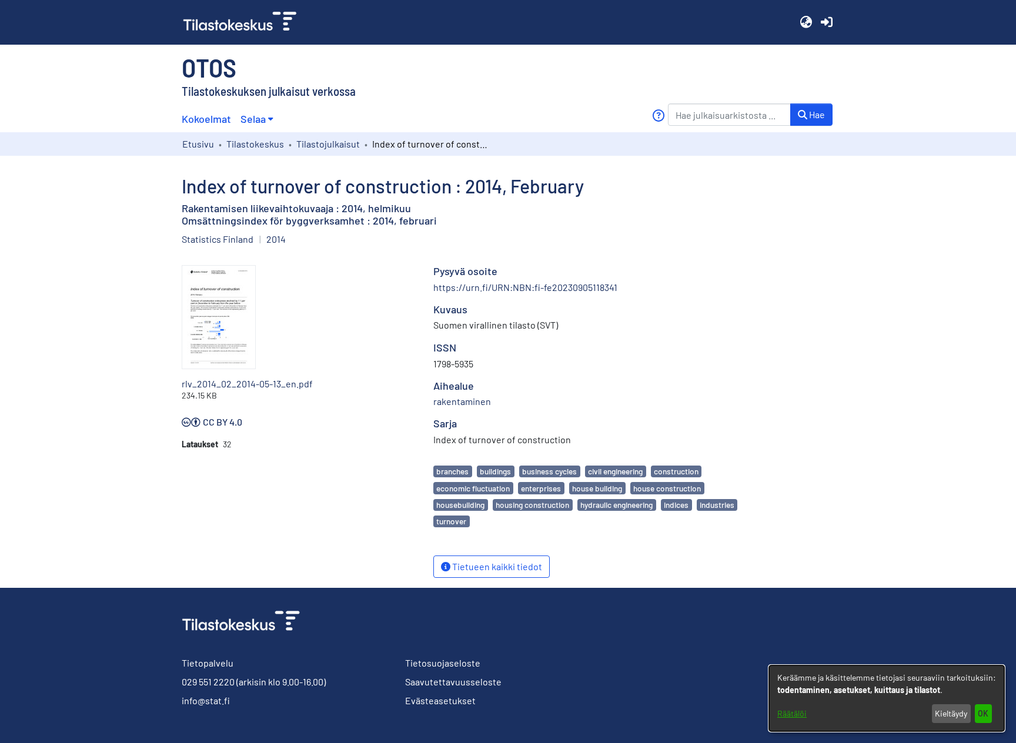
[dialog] (886, 698)
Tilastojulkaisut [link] (328, 143)
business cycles (549, 471)
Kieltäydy (951, 713)
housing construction (532, 505)
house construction (667, 488)
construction (676, 471)
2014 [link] (276, 239)
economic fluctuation (473, 488)
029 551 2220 (208, 681)
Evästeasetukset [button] (440, 700)
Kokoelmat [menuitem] (206, 118)
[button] (806, 22)
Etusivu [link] (198, 143)
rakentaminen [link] (462, 401)
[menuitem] (256, 119)
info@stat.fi (206, 700)
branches (452, 471)
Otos (209, 67)
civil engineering (615, 471)
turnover (451, 521)
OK (983, 713)
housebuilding (460, 505)
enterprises (541, 488)
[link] (245, 22)
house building (597, 488)
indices (676, 505)
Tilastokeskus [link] (255, 143)
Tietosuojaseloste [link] (442, 662)
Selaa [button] (253, 118)
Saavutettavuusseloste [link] (453, 681)
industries (717, 505)
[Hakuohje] (658, 115)
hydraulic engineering (616, 505)
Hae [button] (816, 114)
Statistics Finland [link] (217, 239)
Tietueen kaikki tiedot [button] (496, 566)
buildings (495, 471)
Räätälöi (792, 713)
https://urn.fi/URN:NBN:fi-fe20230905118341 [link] (525, 287)
